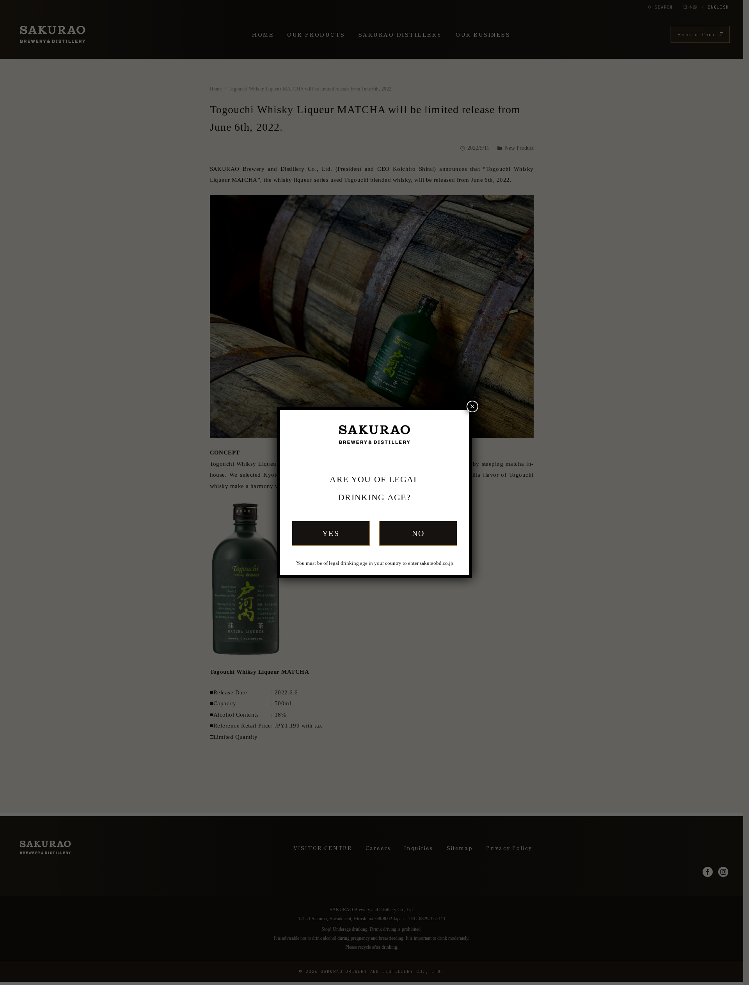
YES (330, 533)
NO (418, 533)
